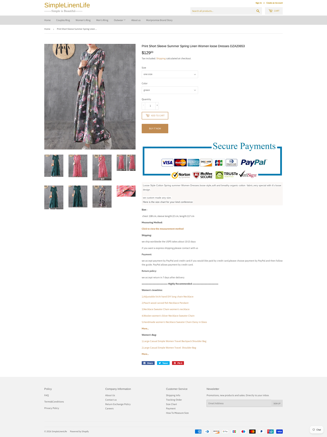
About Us (110, 395)
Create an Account (274, 3)
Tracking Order (174, 399)
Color (144, 83)
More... (145, 328)
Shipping (161, 58)
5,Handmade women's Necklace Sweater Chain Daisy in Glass (174, 322)
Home (47, 20)
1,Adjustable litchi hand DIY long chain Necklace (167, 296)
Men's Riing (102, 20)
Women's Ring (83, 20)
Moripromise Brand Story (159, 20)
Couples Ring (63, 20)
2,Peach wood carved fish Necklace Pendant (165, 303)
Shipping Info (173, 395)
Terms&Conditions (54, 401)
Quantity (146, 99)
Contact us (111, 399)
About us (136, 20)
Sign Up (277, 403)
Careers (109, 408)
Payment (171, 408)
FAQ (46, 395)
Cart (276, 10)
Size (144, 67)
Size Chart (171, 404)
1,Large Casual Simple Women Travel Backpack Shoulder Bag (174, 341)
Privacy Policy (51, 408)
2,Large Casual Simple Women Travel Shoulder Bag (169, 347)
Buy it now (155, 128)
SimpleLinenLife (67, 5)
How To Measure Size (177, 413)
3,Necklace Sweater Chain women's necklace (166, 309)
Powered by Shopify (79, 431)
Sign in (259, 3)
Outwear (119, 20)
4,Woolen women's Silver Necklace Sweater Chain (168, 315)
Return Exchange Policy (118, 404)
